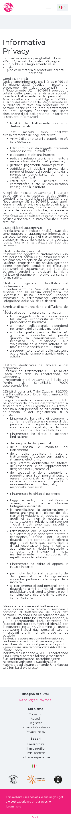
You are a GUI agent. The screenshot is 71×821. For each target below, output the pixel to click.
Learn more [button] (13, 806)
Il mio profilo (35, 748)
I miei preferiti (36, 753)
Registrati (35, 723)
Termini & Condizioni (35, 727)
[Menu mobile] (48, 7)
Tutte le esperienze (35, 757)
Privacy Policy (35, 732)
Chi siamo (35, 714)
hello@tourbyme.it (38, 700)
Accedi (35, 718)
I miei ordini (35, 744)
